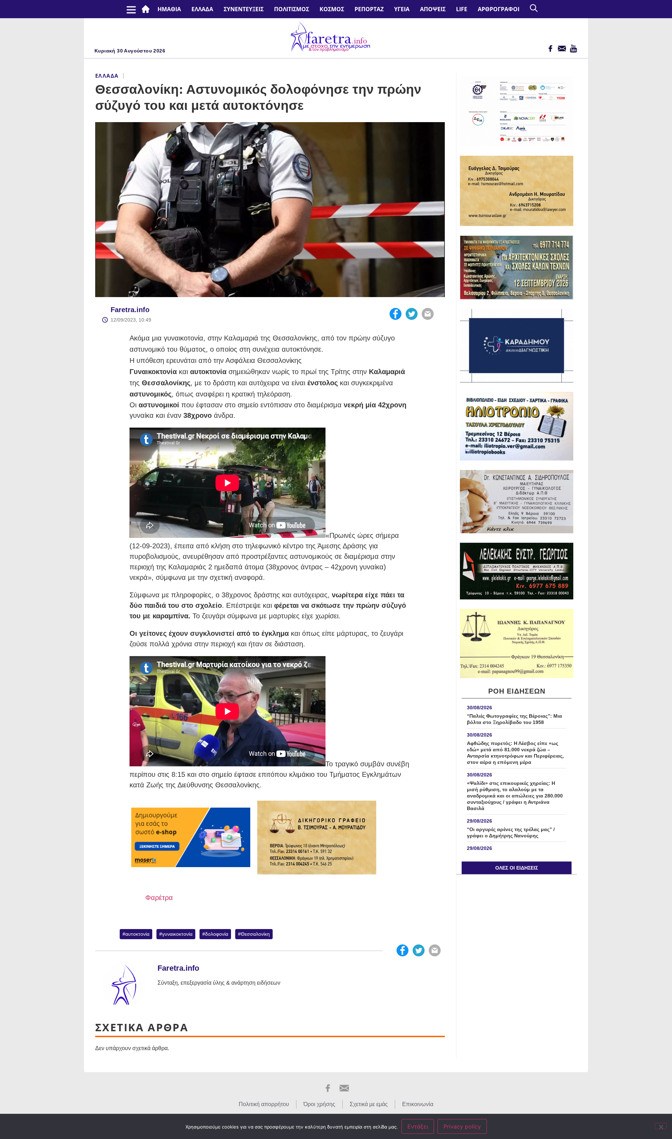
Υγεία (402, 9)
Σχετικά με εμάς (369, 1104)
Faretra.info (130, 310)
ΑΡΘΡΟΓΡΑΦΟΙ (498, 9)
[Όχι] (661, 1126)
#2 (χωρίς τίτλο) (147, 9)
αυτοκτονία (137, 934)
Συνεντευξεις (244, 9)
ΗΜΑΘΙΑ (169, 9)
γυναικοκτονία (177, 934)
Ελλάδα (202, 9)
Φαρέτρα (159, 897)
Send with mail (428, 313)
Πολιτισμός (291, 9)
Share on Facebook (395, 313)
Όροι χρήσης (319, 1104)
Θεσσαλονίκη (255, 934)
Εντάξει (417, 1126)
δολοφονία (216, 934)
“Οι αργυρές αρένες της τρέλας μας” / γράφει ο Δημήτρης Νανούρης (511, 832)
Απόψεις (433, 9)
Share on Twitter (412, 313)
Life (461, 9)
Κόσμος (332, 9)
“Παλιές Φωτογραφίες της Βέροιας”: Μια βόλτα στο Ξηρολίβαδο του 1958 (514, 719)
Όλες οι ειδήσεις (516, 868)
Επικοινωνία (417, 1104)
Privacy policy (462, 1126)
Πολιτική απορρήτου (264, 1104)
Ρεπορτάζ (369, 9)
